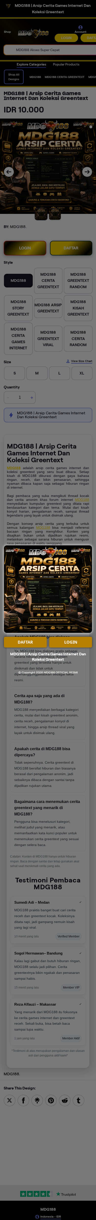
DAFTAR (25, 642)
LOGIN (70, 642)
